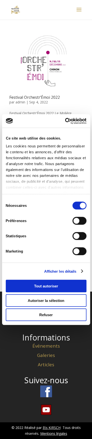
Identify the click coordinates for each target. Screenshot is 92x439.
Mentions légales (53, 433)
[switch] (79, 221)
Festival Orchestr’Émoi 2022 (34, 97)
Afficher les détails (60, 271)
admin (20, 102)
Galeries (46, 355)
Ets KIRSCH (52, 427)
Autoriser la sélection (46, 300)
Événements (46, 346)
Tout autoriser (46, 286)
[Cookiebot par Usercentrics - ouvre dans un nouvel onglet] (65, 121)
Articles (46, 364)
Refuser (46, 315)
